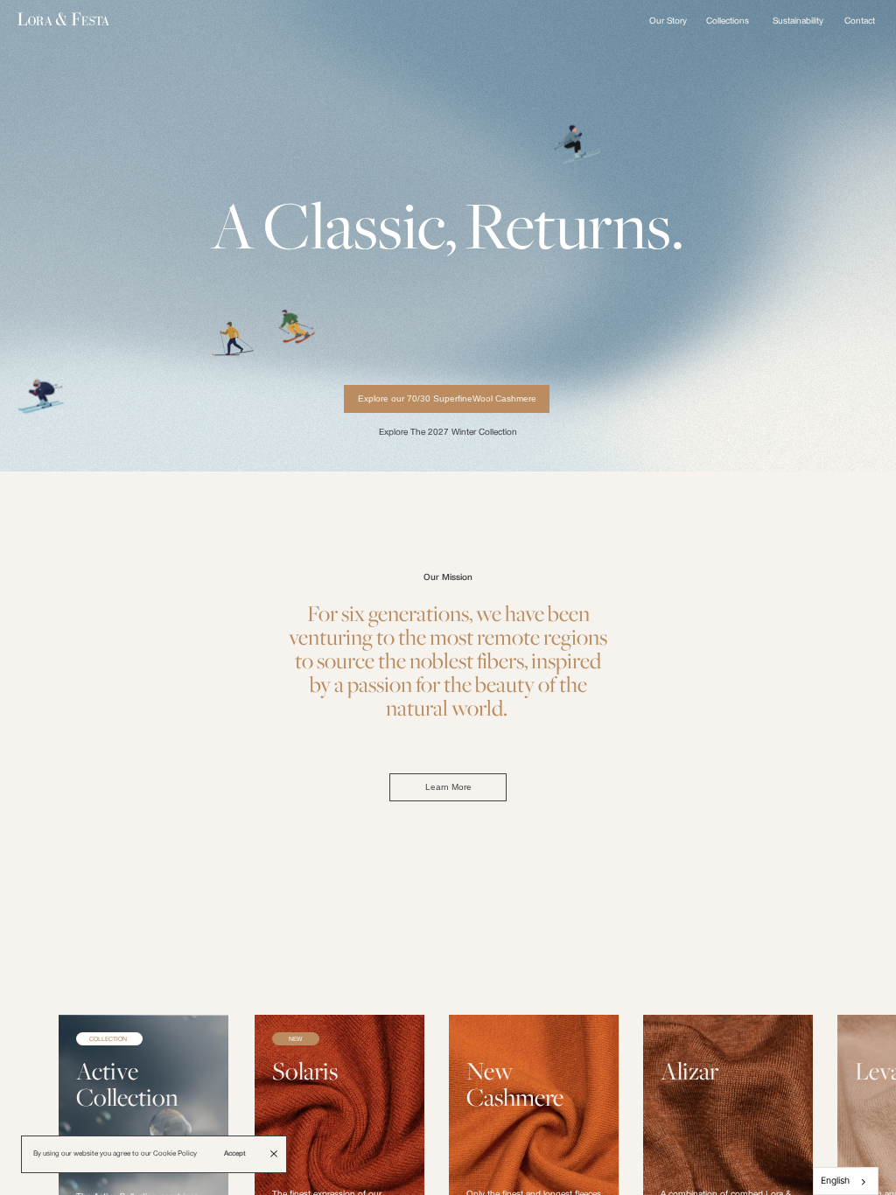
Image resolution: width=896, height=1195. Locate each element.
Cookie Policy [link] (175, 1153)
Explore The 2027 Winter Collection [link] (448, 433)
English (835, 1180)
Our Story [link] (668, 21)
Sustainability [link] (798, 21)
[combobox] (845, 1181)
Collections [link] (727, 21)
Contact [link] (859, 21)
